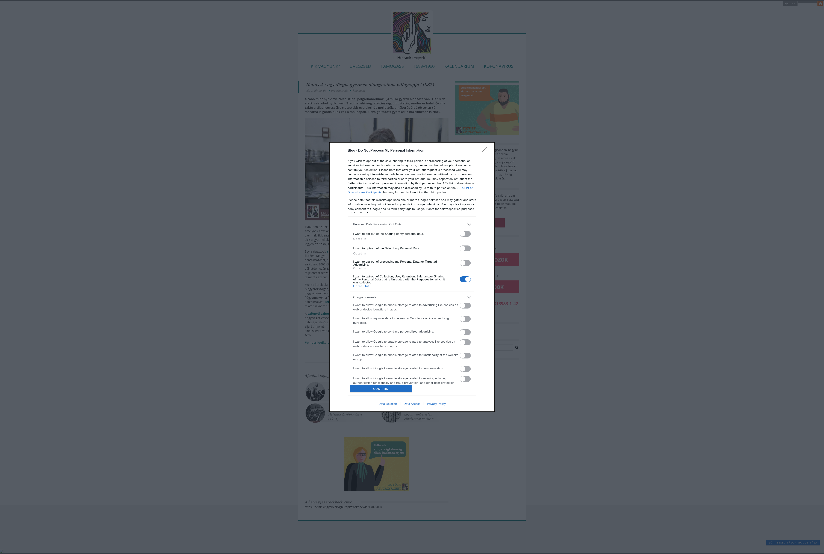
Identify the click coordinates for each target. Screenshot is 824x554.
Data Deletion (388, 403)
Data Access (412, 403)
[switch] (465, 234)
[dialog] (412, 277)
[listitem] (412, 224)
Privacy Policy (436, 403)
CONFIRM (381, 388)
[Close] (486, 151)
